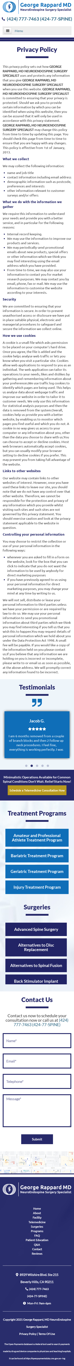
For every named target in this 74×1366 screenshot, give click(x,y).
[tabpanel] (37, 734)
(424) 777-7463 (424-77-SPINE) (39, 18)
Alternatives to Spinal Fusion (36, 965)
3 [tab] (37, 766)
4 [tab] (42, 766)
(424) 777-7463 (38, 1292)
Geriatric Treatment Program (37, 871)
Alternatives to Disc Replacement (36, 947)
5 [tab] (48, 766)
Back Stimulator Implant (36, 981)
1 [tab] (26, 766)
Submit (37, 1139)
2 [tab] (31, 766)
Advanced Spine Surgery (36, 929)
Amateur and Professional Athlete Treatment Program (37, 837)
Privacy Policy (27, 1333)
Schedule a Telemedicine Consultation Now (37, 790)
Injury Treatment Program (37, 887)
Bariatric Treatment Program (37, 855)
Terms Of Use (46, 1333)
